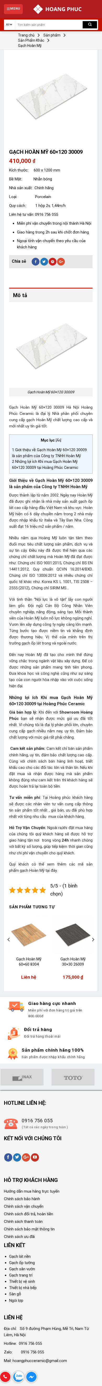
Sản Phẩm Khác (31, 40)
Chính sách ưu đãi (19, 1236)
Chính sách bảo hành (22, 1199)
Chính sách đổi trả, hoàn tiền (28, 1214)
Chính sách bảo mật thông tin (29, 1229)
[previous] (9, 950)
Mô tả (20, 295)
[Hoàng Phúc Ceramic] (57, 9)
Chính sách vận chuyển (23, 1206)
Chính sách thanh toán (23, 1221)
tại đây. (52, 870)
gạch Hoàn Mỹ (33, 870)
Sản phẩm (51, 35)
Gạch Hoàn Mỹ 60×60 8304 (28, 962)
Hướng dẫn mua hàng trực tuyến (31, 1191)
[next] (92, 950)
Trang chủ (26, 35)
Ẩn (58, 440)
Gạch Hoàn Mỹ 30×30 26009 (73, 962)
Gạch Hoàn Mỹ (30, 46)
